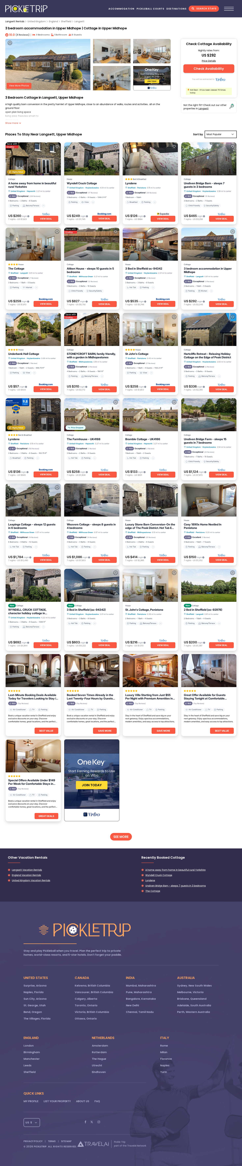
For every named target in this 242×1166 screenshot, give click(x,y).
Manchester (32, 1059)
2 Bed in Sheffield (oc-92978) (203, 609)
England (53, 21)
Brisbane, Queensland (191, 999)
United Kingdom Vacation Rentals (31, 880)
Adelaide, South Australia (194, 1005)
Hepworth (31, 191)
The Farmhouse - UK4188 (83, 439)
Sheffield (66, 21)
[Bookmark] (9, 42)
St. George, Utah (35, 1005)
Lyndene (131, 183)
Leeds (27, 1065)
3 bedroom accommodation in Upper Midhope (208, 270)
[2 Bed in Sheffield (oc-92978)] (209, 585)
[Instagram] (98, 1122)
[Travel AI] (93, 1144)
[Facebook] (85, 1122)
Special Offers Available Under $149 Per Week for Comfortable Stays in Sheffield (31, 782)
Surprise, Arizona (35, 986)
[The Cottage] (33, 244)
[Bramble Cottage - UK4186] (150, 414)
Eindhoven (99, 1072)
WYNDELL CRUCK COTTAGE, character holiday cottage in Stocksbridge (27, 611)
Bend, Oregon (33, 1012)
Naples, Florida (33, 992)
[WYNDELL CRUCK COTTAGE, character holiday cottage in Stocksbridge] (33, 585)
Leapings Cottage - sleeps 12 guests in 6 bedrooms (31, 526)
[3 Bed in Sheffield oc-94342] (150, 244)
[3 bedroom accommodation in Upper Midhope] (209, 244)
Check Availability (209, 68)
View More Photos (19, 85)
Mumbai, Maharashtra (141, 986)
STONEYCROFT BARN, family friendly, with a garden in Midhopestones (91, 355)
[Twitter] (91, 1122)
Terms (52, 1141)
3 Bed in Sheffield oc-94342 (143, 268)
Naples (164, 1065)
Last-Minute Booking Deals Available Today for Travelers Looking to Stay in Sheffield (33, 696)
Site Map (66, 1141)
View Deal (46, 218)
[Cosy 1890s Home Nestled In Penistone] (209, 500)
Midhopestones (86, 362)
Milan (163, 1052)
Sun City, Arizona (35, 999)
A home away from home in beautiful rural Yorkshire (32, 185)
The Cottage (16, 268)
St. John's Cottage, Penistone (144, 609)
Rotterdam (99, 1052)
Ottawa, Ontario (86, 1018)
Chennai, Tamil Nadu (140, 1012)
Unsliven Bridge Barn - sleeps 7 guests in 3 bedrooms (204, 185)
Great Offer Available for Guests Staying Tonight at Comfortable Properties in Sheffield (205, 696)
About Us (82, 1101)
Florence (166, 1059)
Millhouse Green (86, 276)
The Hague (99, 1059)
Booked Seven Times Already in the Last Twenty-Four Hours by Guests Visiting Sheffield (90, 696)
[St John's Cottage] (150, 329)
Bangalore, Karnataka (141, 999)
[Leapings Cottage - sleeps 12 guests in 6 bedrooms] (33, 500)
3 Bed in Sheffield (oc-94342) (86, 609)
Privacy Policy (33, 1141)
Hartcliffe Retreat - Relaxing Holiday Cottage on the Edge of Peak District (207, 355)
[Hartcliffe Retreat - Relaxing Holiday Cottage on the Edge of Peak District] (209, 329)
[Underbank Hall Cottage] (33, 329)
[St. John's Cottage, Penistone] (150, 585)
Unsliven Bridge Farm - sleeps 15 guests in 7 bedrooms (205, 440)
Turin (163, 1072)
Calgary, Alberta (86, 999)
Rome (164, 1046)
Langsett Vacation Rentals (27, 870)
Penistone (141, 188)
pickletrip (40, 1146)
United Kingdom (36, 21)
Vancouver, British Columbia (94, 992)
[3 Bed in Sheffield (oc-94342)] (92, 585)
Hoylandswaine (92, 188)
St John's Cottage (136, 354)
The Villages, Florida (37, 1018)
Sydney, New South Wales (194, 986)
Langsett (79, 21)
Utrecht (97, 1065)
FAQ (97, 1101)
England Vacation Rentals (26, 875)
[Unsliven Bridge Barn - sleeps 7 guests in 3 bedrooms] (209, 158)
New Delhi (132, 1005)
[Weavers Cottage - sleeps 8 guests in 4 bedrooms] (92, 500)
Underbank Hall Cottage (23, 354)
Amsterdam (100, 1046)
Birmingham (32, 1052)
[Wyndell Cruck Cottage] (92, 158)
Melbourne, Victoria (190, 992)
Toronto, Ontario (86, 1005)
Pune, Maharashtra (139, 992)
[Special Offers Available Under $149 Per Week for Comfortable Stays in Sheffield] (33, 755)
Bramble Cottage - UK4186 (142, 439)
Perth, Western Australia (193, 1012)
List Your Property (57, 1101)
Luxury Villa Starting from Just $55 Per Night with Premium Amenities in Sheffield (149, 696)
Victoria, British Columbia (92, 1012)
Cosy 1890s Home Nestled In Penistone (202, 526)
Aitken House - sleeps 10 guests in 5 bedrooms (90, 270)
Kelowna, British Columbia (92, 986)
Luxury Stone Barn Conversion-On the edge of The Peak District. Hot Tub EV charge (150, 526)
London (29, 1046)
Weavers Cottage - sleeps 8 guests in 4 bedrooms (91, 526)
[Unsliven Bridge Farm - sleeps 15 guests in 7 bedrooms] (209, 414)
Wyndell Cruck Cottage (82, 183)
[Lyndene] (150, 158)
